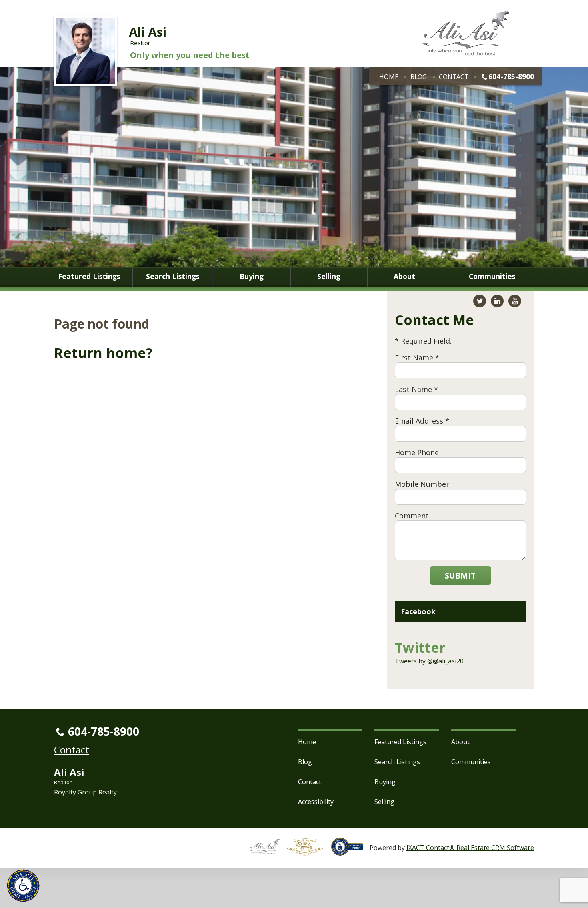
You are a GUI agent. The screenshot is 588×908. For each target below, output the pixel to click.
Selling (328, 276)
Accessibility (316, 801)
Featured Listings (89, 276)
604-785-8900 (511, 76)
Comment (412, 515)
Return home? (103, 353)
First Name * (417, 357)
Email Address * (422, 421)
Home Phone (417, 452)
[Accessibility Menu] (23, 885)
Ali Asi (147, 31)
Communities (492, 276)
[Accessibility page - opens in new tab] (350, 851)
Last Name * (416, 389)
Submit (460, 575)
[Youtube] (514, 301)
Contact (453, 76)
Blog (418, 76)
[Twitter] (479, 301)
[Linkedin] (497, 301)
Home (388, 76)
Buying (252, 276)
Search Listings (172, 276)
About (404, 276)
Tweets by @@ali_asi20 (429, 661)
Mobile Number (422, 484)
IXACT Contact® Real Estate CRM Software (470, 847)
